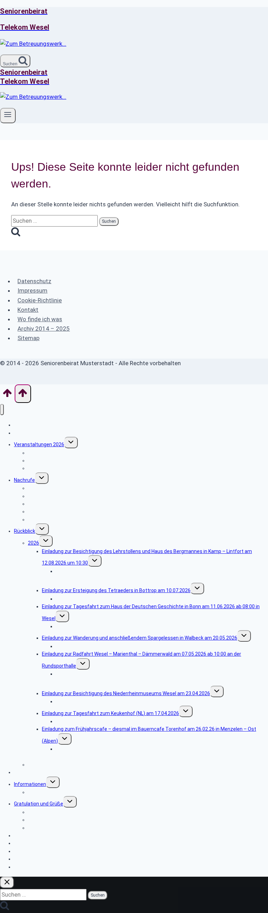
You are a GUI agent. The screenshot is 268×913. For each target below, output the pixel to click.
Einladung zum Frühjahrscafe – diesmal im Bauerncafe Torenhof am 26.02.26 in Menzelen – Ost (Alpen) (149, 734)
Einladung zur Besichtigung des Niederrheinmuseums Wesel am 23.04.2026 (126, 693)
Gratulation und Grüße (38, 804)
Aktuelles (24, 433)
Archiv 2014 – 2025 (43, 328)
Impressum (32, 290)
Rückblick (24, 531)
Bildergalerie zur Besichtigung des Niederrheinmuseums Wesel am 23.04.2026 (143, 701)
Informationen (30, 784)
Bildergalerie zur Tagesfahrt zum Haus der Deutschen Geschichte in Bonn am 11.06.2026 (155, 626)
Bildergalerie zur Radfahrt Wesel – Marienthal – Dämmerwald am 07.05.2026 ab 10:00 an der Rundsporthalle (158, 677)
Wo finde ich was (39, 319)
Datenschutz (34, 281)
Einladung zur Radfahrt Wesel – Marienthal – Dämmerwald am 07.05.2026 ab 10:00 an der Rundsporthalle (141, 659)
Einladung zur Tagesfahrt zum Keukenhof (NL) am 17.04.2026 (110, 713)
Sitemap (28, 337)
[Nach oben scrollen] (7, 395)
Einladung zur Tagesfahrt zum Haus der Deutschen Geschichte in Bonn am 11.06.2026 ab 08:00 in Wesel (151, 612)
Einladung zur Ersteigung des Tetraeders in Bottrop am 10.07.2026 (116, 590)
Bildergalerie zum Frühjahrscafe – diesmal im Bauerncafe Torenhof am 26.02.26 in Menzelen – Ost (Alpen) (161, 752)
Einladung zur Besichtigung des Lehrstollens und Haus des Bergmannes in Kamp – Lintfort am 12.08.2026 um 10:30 (147, 557)
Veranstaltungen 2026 (39, 444)
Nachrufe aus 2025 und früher (61, 519)
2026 (33, 543)
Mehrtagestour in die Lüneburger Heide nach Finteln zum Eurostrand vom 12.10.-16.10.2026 (130, 468)
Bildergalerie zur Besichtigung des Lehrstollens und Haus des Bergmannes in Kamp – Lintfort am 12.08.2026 (159, 575)
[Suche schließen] (7, 882)
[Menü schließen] (2, 409)
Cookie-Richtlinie (39, 300)
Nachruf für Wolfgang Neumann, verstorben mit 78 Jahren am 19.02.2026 (110, 511)
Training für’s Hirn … (49, 792)
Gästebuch (26, 772)
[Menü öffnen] (8, 115)
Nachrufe (24, 480)
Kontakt (27, 309)
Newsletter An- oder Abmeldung (49, 835)
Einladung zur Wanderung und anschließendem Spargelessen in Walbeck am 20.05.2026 (139, 638)
